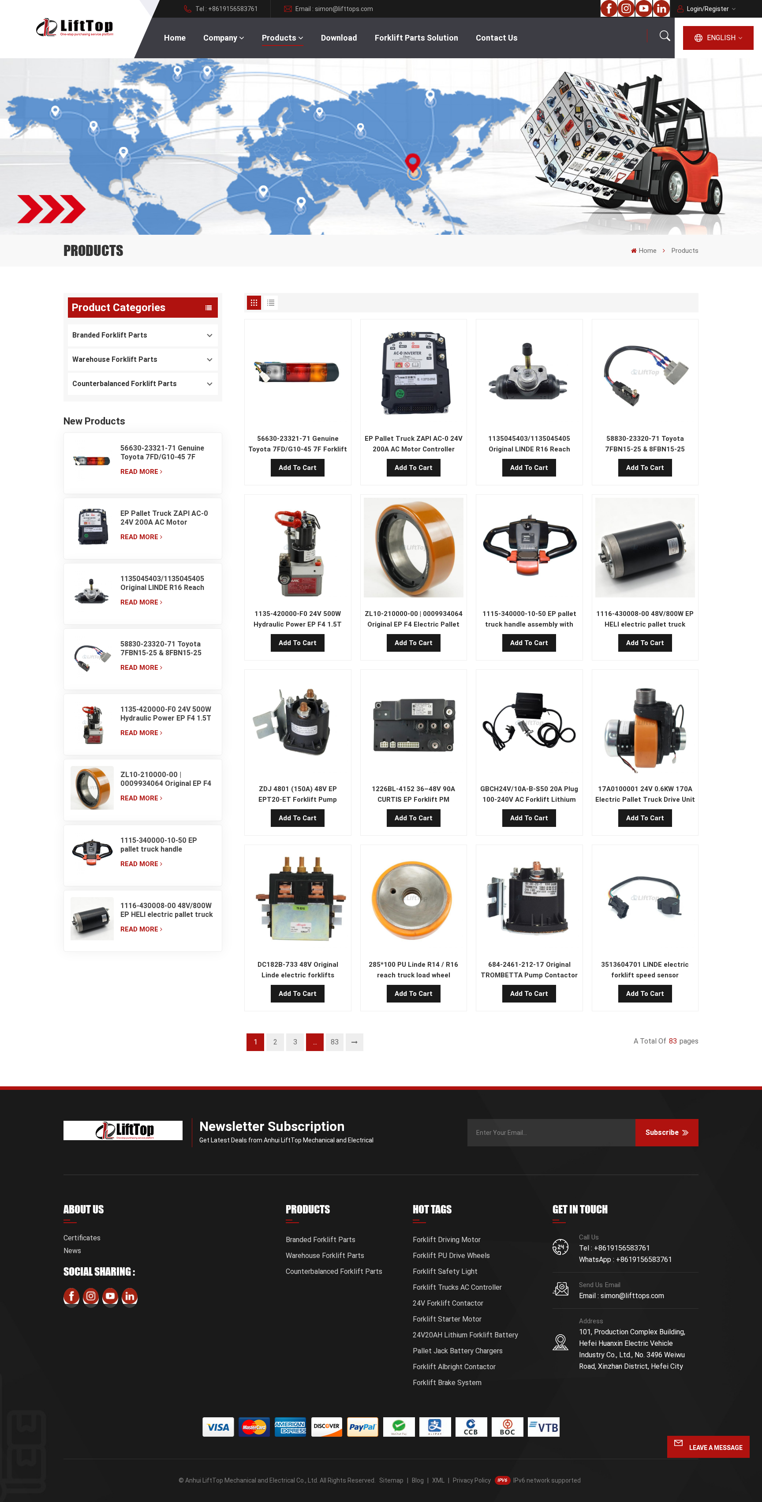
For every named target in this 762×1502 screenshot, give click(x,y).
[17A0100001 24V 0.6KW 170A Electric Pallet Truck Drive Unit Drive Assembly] (645, 725)
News (72, 1251)
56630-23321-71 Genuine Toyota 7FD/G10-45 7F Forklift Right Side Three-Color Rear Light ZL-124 (162, 453)
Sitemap (391, 1480)
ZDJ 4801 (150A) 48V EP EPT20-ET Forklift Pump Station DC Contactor (297, 795)
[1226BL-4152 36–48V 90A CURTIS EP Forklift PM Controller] (414, 725)
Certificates (82, 1238)
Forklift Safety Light (445, 1271)
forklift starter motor (447, 1319)
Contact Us (497, 37)
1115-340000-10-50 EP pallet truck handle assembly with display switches (158, 845)
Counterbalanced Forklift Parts (124, 383)
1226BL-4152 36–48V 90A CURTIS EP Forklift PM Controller (413, 795)
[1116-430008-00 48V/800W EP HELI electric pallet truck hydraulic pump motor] (92, 921)
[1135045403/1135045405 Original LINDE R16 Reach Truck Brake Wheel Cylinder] (92, 594)
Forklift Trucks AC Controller (457, 1287)
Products (279, 37)
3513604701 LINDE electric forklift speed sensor (645, 970)
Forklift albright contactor (454, 1367)
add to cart (298, 468)
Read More (139, 472)
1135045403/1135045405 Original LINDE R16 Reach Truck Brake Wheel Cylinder (165, 583)
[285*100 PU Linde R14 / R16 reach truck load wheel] (414, 900)
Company (220, 37)
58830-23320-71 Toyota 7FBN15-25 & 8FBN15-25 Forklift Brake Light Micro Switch (163, 648)
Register (717, 8)
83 (335, 1042)
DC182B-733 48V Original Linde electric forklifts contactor (298, 970)
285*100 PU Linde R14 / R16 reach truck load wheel (413, 970)
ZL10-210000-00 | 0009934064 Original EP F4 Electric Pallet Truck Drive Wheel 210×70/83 (165, 779)
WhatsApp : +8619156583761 (625, 1259)
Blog (418, 1480)
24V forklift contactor (448, 1303)
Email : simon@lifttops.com (334, 8)
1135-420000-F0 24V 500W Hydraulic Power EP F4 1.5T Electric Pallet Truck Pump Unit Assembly (165, 714)
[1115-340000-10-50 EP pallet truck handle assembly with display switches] (92, 855)
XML (438, 1480)
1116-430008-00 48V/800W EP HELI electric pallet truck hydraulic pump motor (166, 910)
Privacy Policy (472, 1480)
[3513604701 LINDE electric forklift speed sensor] (645, 900)
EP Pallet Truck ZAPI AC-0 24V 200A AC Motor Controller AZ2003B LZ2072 (164, 518)
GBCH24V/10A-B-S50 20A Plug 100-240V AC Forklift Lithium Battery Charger (529, 795)
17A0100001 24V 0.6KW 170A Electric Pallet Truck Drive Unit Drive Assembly (645, 795)
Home (175, 37)
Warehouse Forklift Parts (114, 359)
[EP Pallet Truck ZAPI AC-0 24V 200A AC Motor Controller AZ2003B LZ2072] (92, 528)
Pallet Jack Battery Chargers (458, 1351)
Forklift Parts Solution (416, 37)
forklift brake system (447, 1382)
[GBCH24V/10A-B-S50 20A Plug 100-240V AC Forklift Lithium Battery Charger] (529, 725)
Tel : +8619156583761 (226, 8)
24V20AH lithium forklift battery (465, 1335)
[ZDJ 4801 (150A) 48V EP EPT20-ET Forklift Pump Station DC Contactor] (298, 725)
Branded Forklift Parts (109, 335)
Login (694, 8)
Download (339, 37)
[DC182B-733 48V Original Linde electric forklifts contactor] (298, 900)
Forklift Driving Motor (447, 1239)
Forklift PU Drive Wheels (451, 1255)
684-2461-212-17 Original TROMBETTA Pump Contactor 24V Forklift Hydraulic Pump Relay (529, 970)
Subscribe (662, 1132)
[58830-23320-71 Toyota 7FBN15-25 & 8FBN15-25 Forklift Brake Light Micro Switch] (92, 659)
